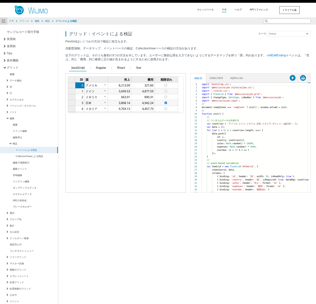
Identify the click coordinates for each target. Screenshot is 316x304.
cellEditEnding (276, 55)
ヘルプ (238, 9)
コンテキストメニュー (22, 251)
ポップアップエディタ (25, 187)
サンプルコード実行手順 (23, 31)
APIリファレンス (259, 9)
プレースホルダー (22, 206)
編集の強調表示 (21, 162)
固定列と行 (16, 244)
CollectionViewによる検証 (29, 156)
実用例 (11, 39)
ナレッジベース (205, 9)
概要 (12, 74)
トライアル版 (289, 10)
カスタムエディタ (22, 194)
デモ (224, 9)
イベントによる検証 (26, 150)
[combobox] (287, 21)
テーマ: (262, 33)
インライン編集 (21, 181)
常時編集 (17, 175)
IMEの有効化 (20, 200)
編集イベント (20, 168)
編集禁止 (17, 137)
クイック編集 (20, 131)
